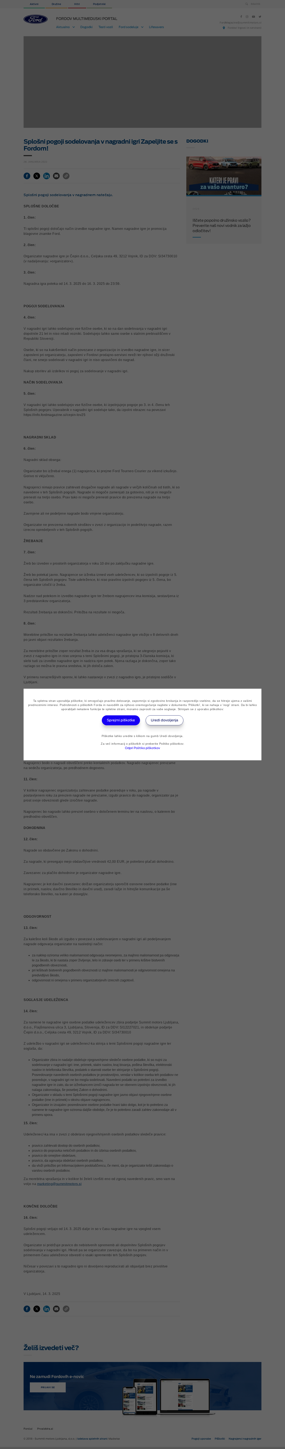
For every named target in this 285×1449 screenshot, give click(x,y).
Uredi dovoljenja (164, 720)
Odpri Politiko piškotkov (142, 748)
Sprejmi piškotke (121, 720)
